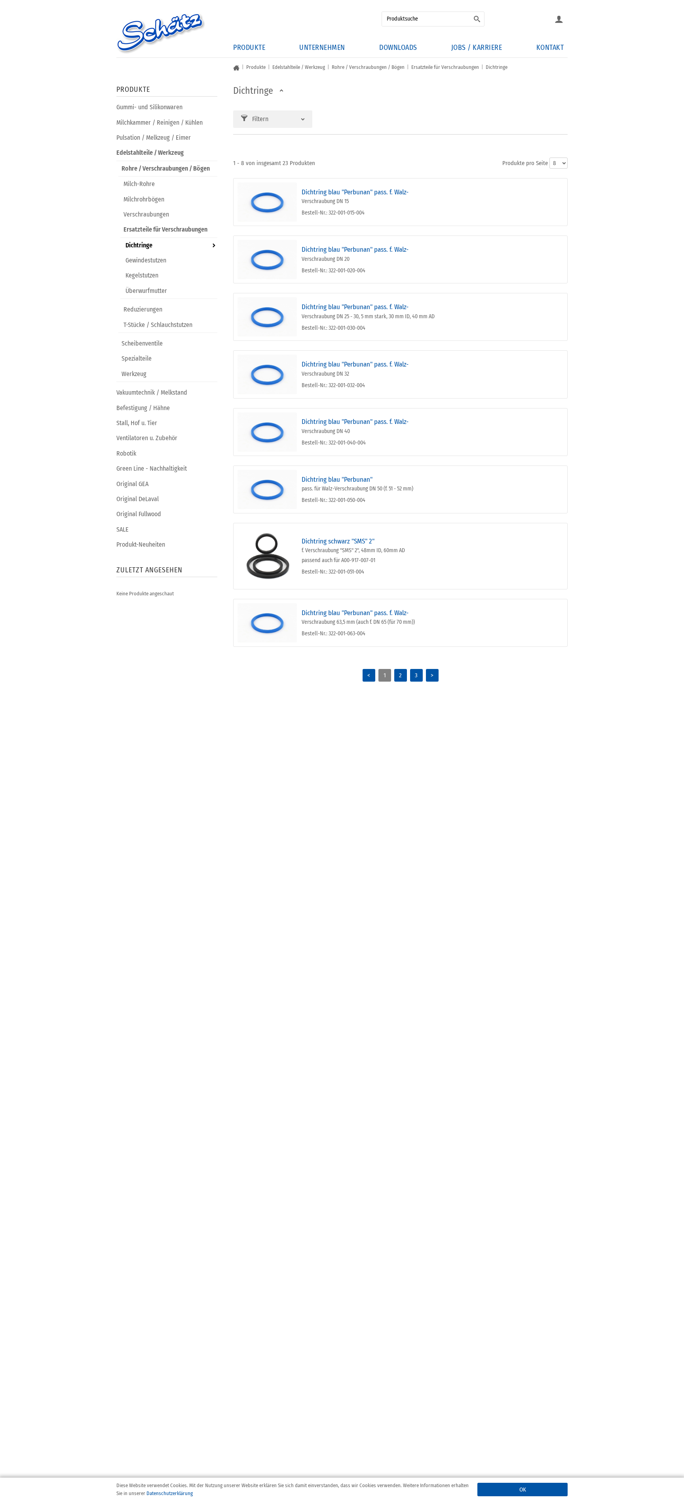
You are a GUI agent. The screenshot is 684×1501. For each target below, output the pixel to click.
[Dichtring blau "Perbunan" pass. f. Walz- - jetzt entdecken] (267, 202)
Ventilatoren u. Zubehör (146, 438)
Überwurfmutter (146, 290)
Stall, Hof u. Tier (136, 423)
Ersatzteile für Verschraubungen (165, 229)
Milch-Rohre (139, 184)
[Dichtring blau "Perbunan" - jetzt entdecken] (267, 489)
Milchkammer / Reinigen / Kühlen (159, 122)
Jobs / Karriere (476, 47)
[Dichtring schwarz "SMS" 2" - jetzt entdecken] (267, 556)
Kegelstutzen (141, 275)
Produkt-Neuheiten (140, 544)
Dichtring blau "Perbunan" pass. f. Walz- (355, 192)
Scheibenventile (142, 343)
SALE (122, 529)
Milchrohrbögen (144, 199)
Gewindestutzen (145, 260)
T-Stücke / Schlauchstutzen (158, 325)
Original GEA (132, 484)
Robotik (126, 453)
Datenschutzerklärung (169, 1493)
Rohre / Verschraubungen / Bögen (166, 168)
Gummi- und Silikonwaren (149, 107)
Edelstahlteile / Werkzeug (150, 152)
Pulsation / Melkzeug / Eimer (153, 137)
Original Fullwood (138, 514)
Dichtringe (138, 245)
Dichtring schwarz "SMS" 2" (338, 541)
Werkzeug (134, 374)
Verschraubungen (146, 214)
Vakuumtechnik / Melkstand (151, 392)
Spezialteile (137, 358)
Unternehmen (322, 47)
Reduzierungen (143, 309)
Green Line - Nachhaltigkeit (151, 468)
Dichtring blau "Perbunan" (337, 479)
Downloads (398, 47)
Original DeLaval (137, 499)
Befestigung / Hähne (143, 408)
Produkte (249, 47)
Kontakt (550, 47)
